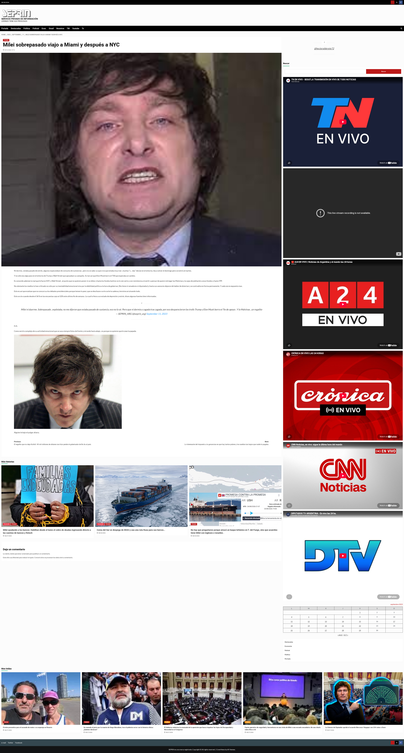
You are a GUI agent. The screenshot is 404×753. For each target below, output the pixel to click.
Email (51, 28)
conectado (25, 554)
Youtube (75, 28)
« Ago (340, 635)
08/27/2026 (8, 536)
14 (343, 621)
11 (292, 621)
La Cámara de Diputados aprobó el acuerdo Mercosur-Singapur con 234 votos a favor (355, 727)
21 (343, 626)
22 (360, 626)
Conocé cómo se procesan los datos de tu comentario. (53, 557)
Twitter (10, 743)
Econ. (44, 28)
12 (309, 621)
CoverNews (220, 749)
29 (360, 630)
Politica (26, 28)
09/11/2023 (8, 50)
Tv (83, 28)
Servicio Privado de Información (19, 19)
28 (343, 630)
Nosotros (60, 28)
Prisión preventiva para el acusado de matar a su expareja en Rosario (27, 727)
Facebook (18, 743)
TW (68, 28)
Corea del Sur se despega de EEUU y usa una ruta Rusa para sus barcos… (131, 530)
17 (394, 621)
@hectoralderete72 (324, 48)
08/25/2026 (196, 536)
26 (309, 630)
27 (326, 630)
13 (326, 621)
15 (360, 621)
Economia (6, 524)
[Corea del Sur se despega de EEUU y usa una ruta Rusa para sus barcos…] (141, 496)
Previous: (52, 443)
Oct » (346, 635)
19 (309, 626)
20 (326, 626)
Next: (226, 443)
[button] (401, 28)
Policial (36, 28)
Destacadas (16, 28)
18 (292, 626)
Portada (4, 28)
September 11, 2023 (156, 313)
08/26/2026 (102, 533)
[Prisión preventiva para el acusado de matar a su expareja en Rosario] (40, 698)
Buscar (286, 63)
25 (292, 630)
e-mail (3, 743)
